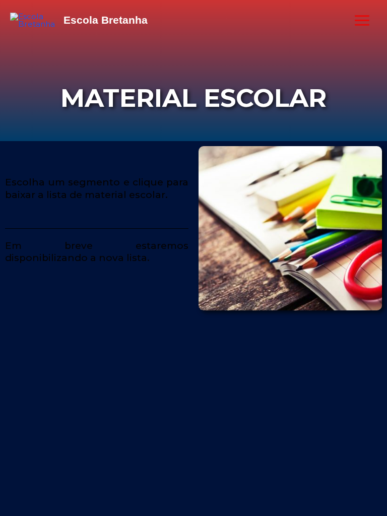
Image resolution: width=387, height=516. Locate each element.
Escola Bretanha (105, 20)
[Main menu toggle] (362, 20)
